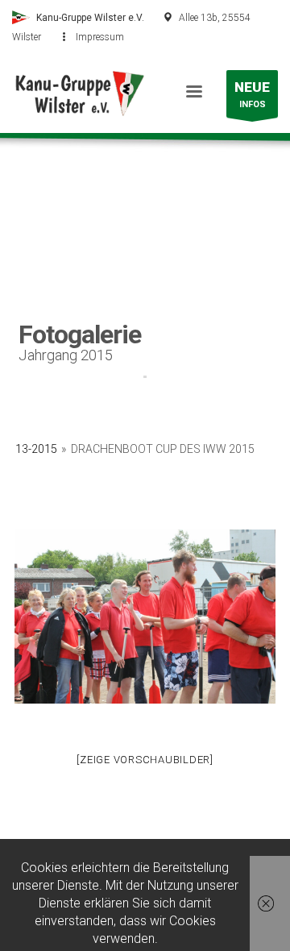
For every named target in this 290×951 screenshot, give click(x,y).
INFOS (252, 94)
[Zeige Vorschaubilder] (145, 760)
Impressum (100, 37)
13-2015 (36, 448)
